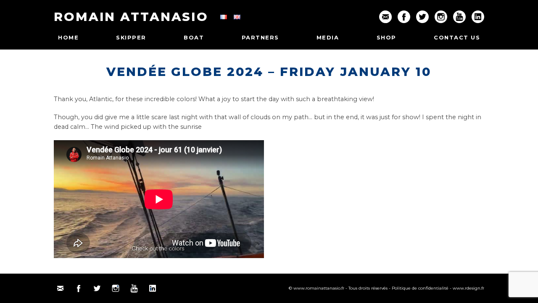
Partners (260, 37)
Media (327, 37)
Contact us (457, 37)
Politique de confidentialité (420, 288)
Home (68, 37)
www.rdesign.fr (468, 288)
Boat (194, 37)
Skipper (131, 37)
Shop (386, 37)
